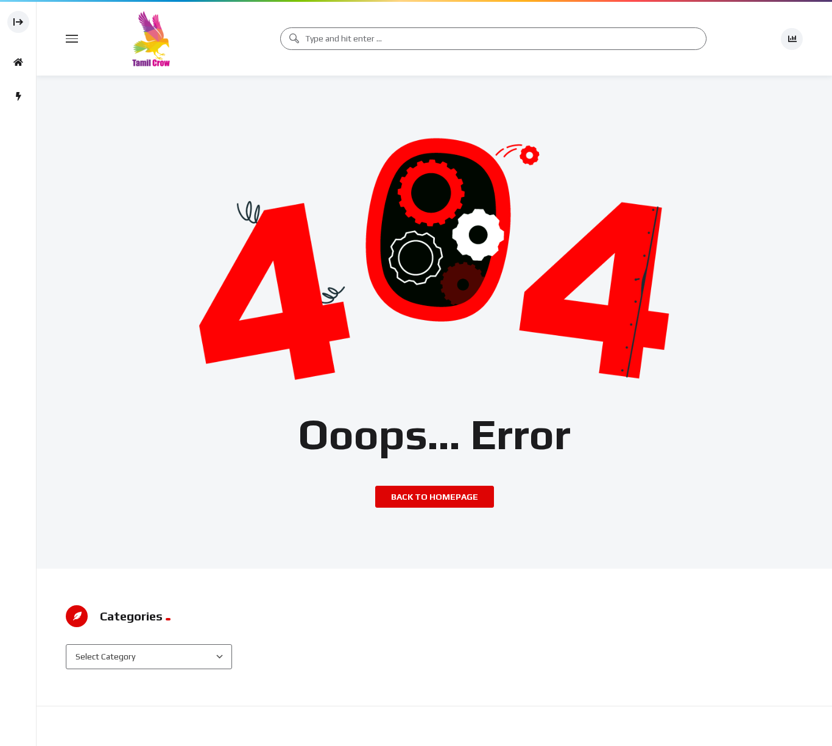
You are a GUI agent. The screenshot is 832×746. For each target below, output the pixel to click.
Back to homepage (434, 497)
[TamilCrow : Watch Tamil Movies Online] (151, 39)
